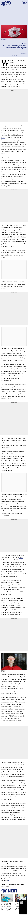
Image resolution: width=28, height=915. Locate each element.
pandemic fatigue (6, 75)
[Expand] (21, 901)
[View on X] (14, 270)
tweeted (14, 454)
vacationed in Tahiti (7, 237)
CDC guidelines (16, 82)
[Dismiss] (26, 901)
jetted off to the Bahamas (9, 228)
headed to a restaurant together (11, 605)
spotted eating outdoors (18, 679)
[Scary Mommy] (6, 3)
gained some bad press (8, 693)
